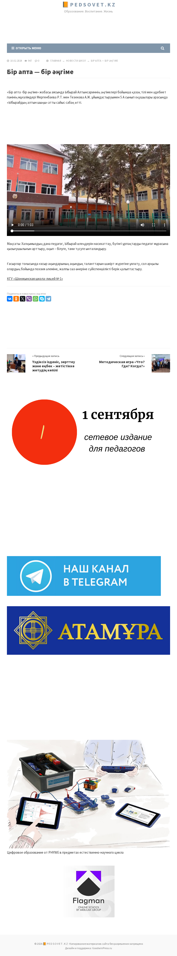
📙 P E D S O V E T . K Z (88, 4)
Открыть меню (27, 48)
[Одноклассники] (16, 298)
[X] (22, 298)
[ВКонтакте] (9, 298)
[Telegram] (48, 298)
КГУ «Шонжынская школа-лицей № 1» (35, 278)
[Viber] (29, 298)
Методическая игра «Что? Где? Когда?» (122, 363)
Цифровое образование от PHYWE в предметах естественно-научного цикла (65, 852)
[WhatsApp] (35, 298)
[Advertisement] (91, 29)
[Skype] (42, 298)
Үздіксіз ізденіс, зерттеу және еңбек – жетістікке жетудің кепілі (53, 365)
